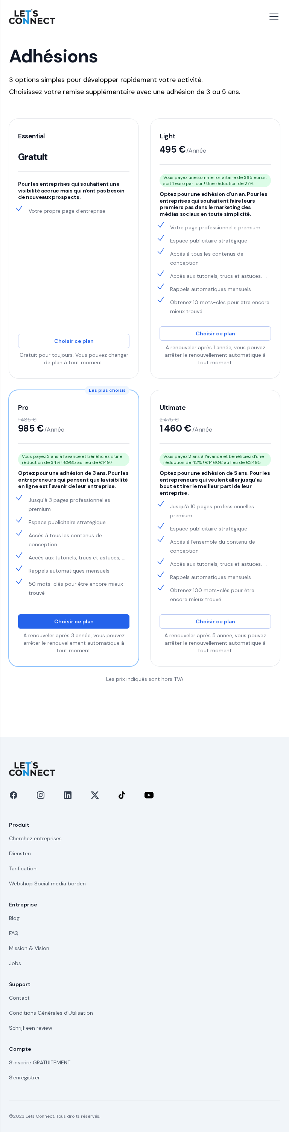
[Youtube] (149, 795)
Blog (14, 918)
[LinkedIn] (67, 795)
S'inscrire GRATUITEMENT (39, 1062)
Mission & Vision (29, 948)
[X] (94, 795)
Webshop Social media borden (47, 883)
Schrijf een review (30, 1027)
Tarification (23, 868)
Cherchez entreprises (35, 838)
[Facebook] (13, 795)
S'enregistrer (24, 1077)
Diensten (20, 853)
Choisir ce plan (74, 341)
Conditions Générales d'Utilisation (51, 1012)
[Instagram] (40, 795)
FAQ (13, 933)
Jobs (15, 963)
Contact (19, 997)
